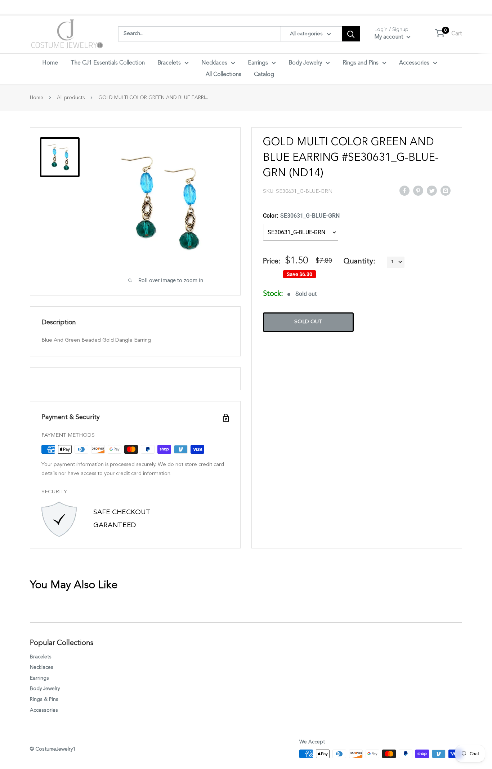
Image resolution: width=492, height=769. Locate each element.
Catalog (264, 74)
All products (71, 97)
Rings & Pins (44, 699)
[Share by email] (445, 190)
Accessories (414, 63)
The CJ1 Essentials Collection (108, 63)
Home (50, 63)
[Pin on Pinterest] (418, 190)
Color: (301, 215)
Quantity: (359, 261)
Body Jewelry (305, 63)
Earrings (258, 63)
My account (390, 37)
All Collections (223, 74)
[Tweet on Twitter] (432, 190)
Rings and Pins (361, 63)
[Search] (351, 33)
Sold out (308, 321)
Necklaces (214, 63)
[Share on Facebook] (404, 190)
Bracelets (169, 63)
